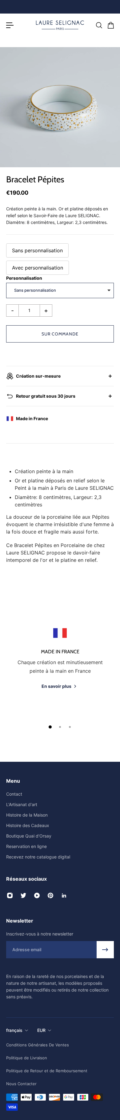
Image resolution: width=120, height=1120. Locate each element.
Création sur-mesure (38, 376)
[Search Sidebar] (99, 25)
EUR (41, 1030)
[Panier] (110, 25)
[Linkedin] (64, 895)
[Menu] (10, 25)
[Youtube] (37, 895)
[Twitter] (23, 895)
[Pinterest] (50, 895)
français (14, 1030)
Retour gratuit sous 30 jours (45, 396)
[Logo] (60, 25)
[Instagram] (10, 895)
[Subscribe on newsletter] (105, 949)
